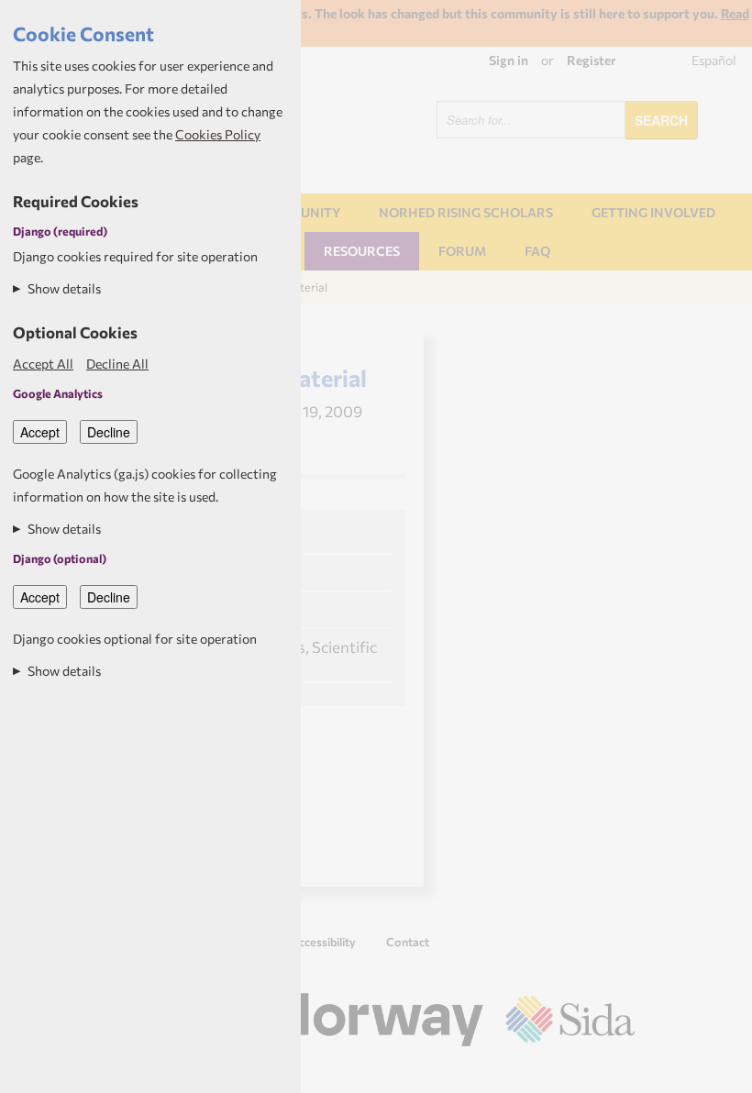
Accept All (43, 363)
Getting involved (653, 212)
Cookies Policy (217, 134)
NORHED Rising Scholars (466, 212)
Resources (362, 251)
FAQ (537, 251)
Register (591, 60)
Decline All (117, 363)
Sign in (508, 60)
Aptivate (618, 1072)
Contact (407, 941)
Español (713, 60)
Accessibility (323, 941)
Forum (462, 251)
